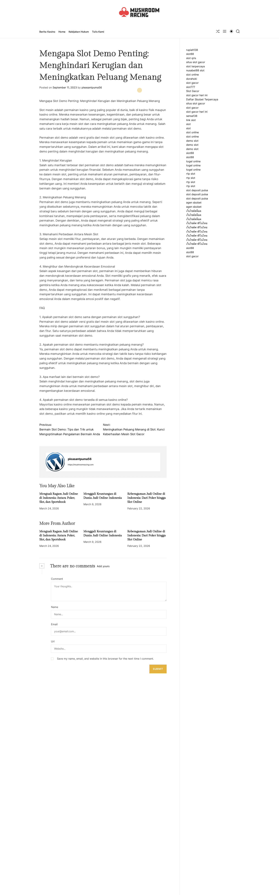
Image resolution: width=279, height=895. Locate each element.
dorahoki (191, 78)
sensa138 (191, 115)
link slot (191, 120)
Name (54, 607)
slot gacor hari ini (196, 95)
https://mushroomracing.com (80, 464)
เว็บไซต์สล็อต (193, 210)
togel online (193, 161)
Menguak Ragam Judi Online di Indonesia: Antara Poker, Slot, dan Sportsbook (58, 498)
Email (54, 624)
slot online (192, 74)
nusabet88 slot (195, 70)
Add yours (103, 566)
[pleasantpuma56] (55, 462)
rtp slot (190, 173)
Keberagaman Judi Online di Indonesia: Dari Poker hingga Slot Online (146, 498)
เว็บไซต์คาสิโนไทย (196, 223)
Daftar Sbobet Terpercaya (202, 99)
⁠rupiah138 (192, 49)
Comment (57, 578)
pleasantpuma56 (92, 87)
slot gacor (192, 82)
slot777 (190, 87)
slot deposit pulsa (197, 190)
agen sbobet (194, 202)
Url (53, 641)
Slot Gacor (192, 91)
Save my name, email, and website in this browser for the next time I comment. (105, 658)
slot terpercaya (195, 66)
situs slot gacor (195, 62)
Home (61, 31)
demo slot (192, 140)
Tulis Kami (98, 31)
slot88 (190, 54)
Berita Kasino (47, 31)
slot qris (191, 58)
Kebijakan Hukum (79, 31)
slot (188, 124)
